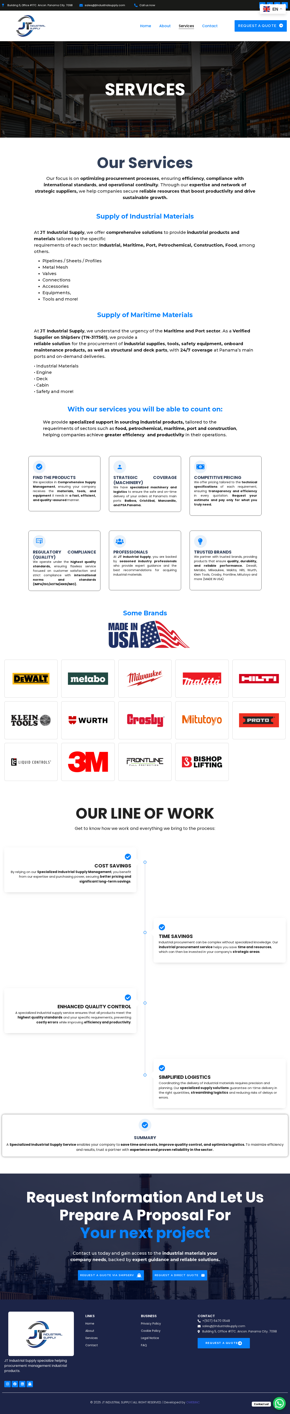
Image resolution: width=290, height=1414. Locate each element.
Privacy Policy (151, 1323)
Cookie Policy (150, 1331)
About (165, 25)
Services (186, 25)
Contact (210, 25)
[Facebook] (15, 1384)
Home (145, 25)
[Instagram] (7, 1384)
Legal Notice (150, 1338)
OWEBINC (193, 1402)
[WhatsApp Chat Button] (279, 1403)
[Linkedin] (22, 1384)
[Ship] (30, 1384)
